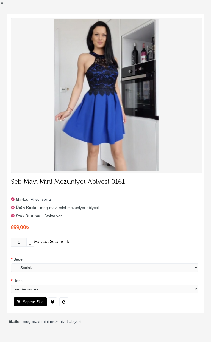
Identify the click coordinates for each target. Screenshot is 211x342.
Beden (19, 259)
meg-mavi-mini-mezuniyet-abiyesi (52, 321)
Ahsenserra (41, 199)
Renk (18, 280)
